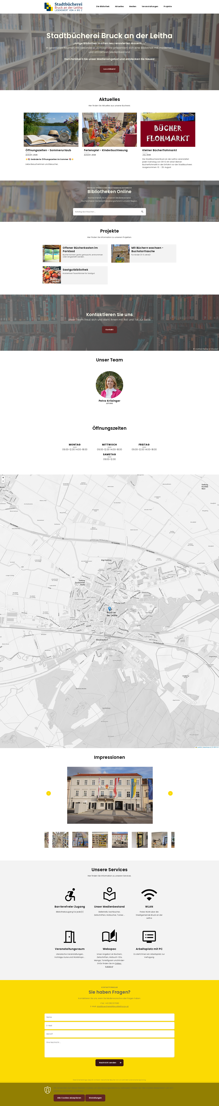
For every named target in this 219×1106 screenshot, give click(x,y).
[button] (109, 609)
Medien (132, 6)
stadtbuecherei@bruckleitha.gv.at (113, 1006)
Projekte (168, 6)
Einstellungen (95, 1098)
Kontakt (109, 329)
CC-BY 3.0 (214, 747)
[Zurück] (48, 793)
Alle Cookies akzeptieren (69, 1098)
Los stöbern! (109, 69)
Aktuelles (119, 6)
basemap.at (207, 747)
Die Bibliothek (103, 6)
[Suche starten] (142, 211)
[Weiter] (170, 793)
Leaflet (199, 747)
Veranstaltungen (150, 6)
